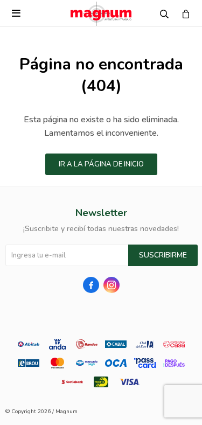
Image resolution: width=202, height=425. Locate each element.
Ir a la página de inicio (101, 164)
